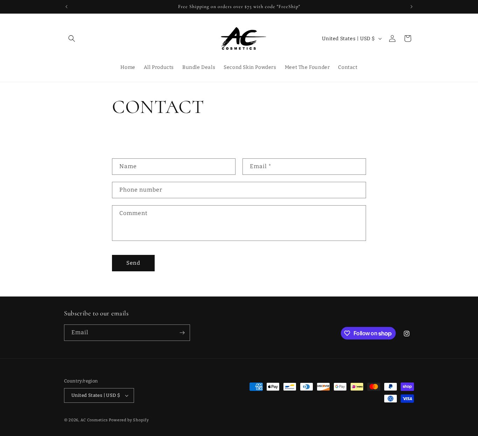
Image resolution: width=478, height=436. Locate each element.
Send (133, 263)
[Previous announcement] (66, 6)
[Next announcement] (411, 6)
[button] (71, 38)
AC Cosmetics (94, 420)
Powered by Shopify (129, 420)
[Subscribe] (182, 332)
